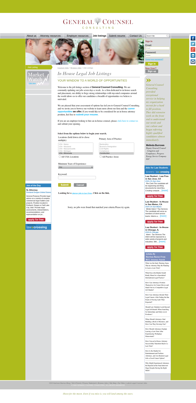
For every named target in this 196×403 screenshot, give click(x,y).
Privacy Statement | (89, 383)
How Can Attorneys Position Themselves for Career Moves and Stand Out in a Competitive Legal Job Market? (157, 286)
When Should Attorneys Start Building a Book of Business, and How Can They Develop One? (156, 321)
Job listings (99, 35)
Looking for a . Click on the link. (84, 193)
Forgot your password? (154, 59)
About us (31, 35)
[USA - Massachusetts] (76, 149)
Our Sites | (122, 383)
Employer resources (78, 35)
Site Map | (113, 383)
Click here (32, 83)
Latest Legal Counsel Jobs (136, 383)
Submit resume (117, 35)
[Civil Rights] (116, 149)
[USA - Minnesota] (76, 153)
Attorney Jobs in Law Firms (82, 193)
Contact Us (136, 35)
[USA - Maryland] (76, 147)
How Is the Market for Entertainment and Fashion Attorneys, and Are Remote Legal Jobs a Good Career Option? (156, 354)
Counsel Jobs (63, 68)
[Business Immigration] (116, 147)
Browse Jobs (76, 68)
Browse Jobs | (103, 383)
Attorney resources (50, 35)
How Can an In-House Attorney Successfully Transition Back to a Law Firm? (156, 343)
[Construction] (116, 153)
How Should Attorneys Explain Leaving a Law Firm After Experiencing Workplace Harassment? (156, 332)
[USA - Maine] (76, 144)
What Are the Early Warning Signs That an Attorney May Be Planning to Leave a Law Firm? (157, 265)
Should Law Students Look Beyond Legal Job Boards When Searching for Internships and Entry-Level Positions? (157, 310)
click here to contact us (127, 120)
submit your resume (87, 114)
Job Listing (33, 67)
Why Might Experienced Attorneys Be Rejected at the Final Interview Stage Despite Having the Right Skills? (157, 366)
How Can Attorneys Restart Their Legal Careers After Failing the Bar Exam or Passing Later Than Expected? (157, 298)
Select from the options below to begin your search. (82, 133)
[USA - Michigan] (76, 151)
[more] (165, 190)
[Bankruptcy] (116, 144)
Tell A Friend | (76, 383)
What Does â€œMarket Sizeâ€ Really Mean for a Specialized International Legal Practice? (155, 275)
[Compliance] (116, 151)
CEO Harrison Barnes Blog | (60, 383)
